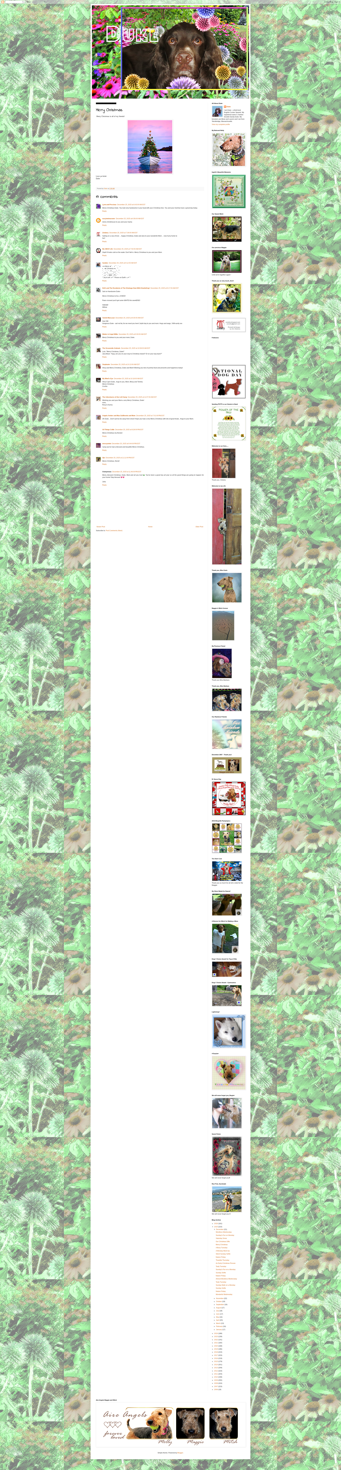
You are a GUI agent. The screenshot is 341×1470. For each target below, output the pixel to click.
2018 (216, 1352)
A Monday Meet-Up (223, 1251)
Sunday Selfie (221, 1273)
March (218, 1323)
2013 (216, 1368)
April (218, 1320)
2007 (216, 1386)
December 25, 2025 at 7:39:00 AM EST (123, 233)
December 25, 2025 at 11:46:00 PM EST (126, 472)
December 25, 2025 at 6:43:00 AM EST (131, 205)
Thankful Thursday (222, 1260)
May (218, 1317)
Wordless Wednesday (224, 1232)
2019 (216, 1349)
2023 (216, 1336)
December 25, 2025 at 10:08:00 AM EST (135, 348)
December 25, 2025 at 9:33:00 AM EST (133, 334)
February (219, 1326)
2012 (216, 1371)
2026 (216, 1223)
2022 (216, 1340)
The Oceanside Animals (111, 348)
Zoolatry (105, 233)
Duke (229, 107)
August (219, 1308)
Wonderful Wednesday (224, 1294)
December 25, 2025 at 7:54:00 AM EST (128, 249)
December (220, 1229)
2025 (216, 1227)
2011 (216, 1374)
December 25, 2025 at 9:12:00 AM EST (123, 263)
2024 (216, 1333)
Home (150, 527)
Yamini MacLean (108, 318)
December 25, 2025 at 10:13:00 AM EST (125, 364)
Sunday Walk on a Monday (225, 1285)
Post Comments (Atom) (114, 531)
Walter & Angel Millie (110, 334)
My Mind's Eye (107, 379)
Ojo (103, 458)
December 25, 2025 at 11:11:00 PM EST (120, 458)
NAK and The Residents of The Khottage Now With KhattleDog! (126, 288)
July (217, 1311)
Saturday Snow (221, 1238)
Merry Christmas (222, 1245)
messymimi (106, 444)
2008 (216, 1383)
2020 (216, 1346)
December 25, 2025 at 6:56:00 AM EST (130, 219)
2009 (216, 1380)
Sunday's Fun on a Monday (226, 1269)
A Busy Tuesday (221, 1248)
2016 (216, 1358)
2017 (216, 1355)
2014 (216, 1365)
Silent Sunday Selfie (223, 1254)
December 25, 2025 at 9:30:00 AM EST (129, 318)
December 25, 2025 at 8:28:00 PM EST (129, 430)
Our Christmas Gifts (223, 1241)
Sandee (105, 263)
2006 (216, 1389)
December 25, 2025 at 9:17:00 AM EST (165, 288)
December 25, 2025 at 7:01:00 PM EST (150, 416)
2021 (216, 1343)
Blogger (180, 1453)
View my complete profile (221, 124)
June (218, 1314)
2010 (216, 1377)
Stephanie (106, 364)
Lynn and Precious (109, 205)
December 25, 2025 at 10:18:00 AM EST (128, 379)
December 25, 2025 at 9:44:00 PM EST (126, 444)
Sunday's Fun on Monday (225, 1235)
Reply (104, 211)
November (220, 1298)
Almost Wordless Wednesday (226, 1279)
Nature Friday (221, 1257)
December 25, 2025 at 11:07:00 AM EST (142, 397)
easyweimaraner (108, 219)
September (220, 1304)
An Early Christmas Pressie (226, 1263)
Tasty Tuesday (221, 1266)
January (219, 1330)
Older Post (199, 527)
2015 (216, 1361)
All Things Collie (108, 430)
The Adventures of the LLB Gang (114, 397)
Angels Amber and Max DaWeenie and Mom (118, 416)
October (219, 1301)
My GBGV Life (107, 249)
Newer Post (101, 527)
